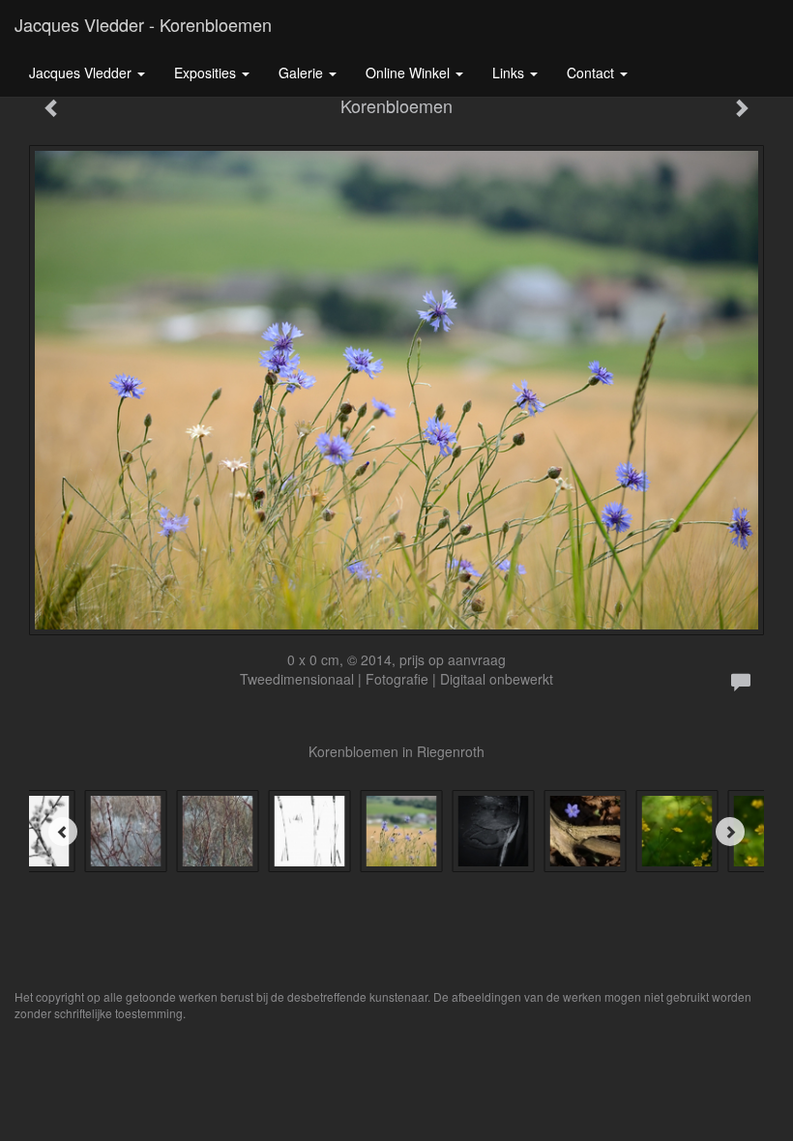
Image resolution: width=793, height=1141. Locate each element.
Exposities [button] (207, 72)
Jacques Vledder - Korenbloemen (143, 24)
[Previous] (62, 831)
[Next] (730, 831)
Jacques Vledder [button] (82, 72)
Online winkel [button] (410, 72)
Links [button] (510, 72)
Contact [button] (592, 72)
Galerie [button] (303, 72)
